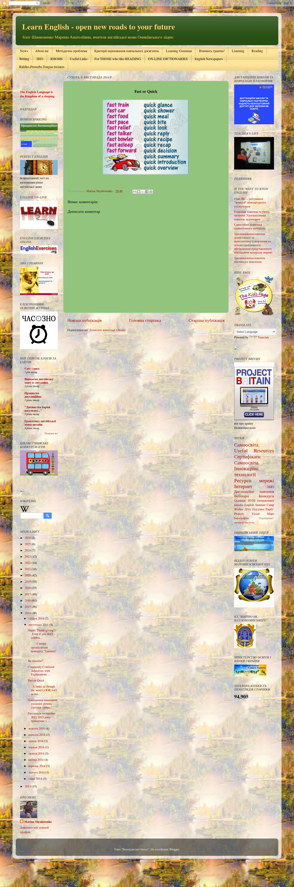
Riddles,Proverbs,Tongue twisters (41, 66)
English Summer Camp (259, 505)
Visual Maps (263, 514)
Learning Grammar (179, 50)
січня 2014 (35, 779)
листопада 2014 (38, 624)
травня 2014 (36, 753)
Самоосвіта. (247, 444)
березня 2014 (37, 766)
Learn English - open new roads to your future (98, 26)
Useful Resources (254, 450)
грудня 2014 (36, 618)
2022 (28, 563)
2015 (28, 607)
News (24, 50)
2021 (28, 569)
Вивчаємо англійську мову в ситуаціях (39, 381)
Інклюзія (249, 522)
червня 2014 (36, 747)
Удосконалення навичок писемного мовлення (249, 260)
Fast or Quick (36, 680)
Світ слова (32, 368)
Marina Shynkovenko (38, 822)
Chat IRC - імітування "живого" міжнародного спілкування (250, 202)
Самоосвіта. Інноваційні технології (247, 468)
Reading (257, 50)
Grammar (240, 500)
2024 (28, 550)
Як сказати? (35, 661)
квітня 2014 (36, 760)
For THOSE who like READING (117, 58)
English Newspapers (209, 58)
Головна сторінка (145, 320)
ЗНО (39, 58)
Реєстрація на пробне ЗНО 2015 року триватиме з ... (41, 717)
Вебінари (241, 495)
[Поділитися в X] (143, 192)
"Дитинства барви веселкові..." (37, 409)
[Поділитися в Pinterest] (151, 192)
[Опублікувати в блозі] (138, 192)
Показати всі (51, 433)
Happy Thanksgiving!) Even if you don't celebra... (42, 634)
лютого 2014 (36, 772)
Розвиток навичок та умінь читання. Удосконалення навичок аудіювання (251, 215)
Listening (238, 50)
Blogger (174, 849)
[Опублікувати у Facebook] (147, 192)
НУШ (251, 500)
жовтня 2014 (37, 728)
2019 (28, 581)
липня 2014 (36, 741)
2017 (28, 594)
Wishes (238, 509)
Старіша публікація (206, 320)
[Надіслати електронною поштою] (134, 192)
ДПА (247, 509)
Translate (263, 337)
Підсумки (258, 509)
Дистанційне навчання (254, 491)
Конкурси (266, 495)
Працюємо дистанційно (33, 395)
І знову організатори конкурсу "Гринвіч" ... (42, 649)
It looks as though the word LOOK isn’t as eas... (42, 690)
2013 (28, 786)
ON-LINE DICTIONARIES (168, 58)
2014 (28, 613)
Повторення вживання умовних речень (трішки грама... (42, 704)
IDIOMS (56, 58)
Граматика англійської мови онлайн (40, 423)
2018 (28, 588)
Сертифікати (247, 456)
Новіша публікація (84, 320)
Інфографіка (241, 518)
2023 (28, 556)
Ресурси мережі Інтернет (254, 483)
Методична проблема (71, 50)
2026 (28, 538)
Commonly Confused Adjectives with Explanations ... (41, 670)
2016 (28, 600)
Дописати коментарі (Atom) (107, 330)
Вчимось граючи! (212, 50)
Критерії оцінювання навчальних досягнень (126, 50)
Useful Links (78, 58)
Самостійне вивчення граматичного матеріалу (249, 226)
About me (42, 50)
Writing (24, 58)
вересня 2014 (37, 735)
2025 (28, 544)
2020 (28, 575)
